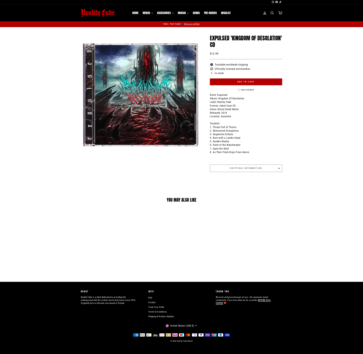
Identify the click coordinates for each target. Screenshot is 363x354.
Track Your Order (156, 307)
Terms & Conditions (157, 312)
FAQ (150, 297)
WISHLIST (226, 13)
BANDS (196, 13)
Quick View (105, 254)
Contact (152, 302)
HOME (135, 13)
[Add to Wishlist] (125, 254)
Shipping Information (246, 168)
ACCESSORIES (164, 13)
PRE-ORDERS (210, 13)
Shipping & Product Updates (161, 316)
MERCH (147, 13)
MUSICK (182, 13)
